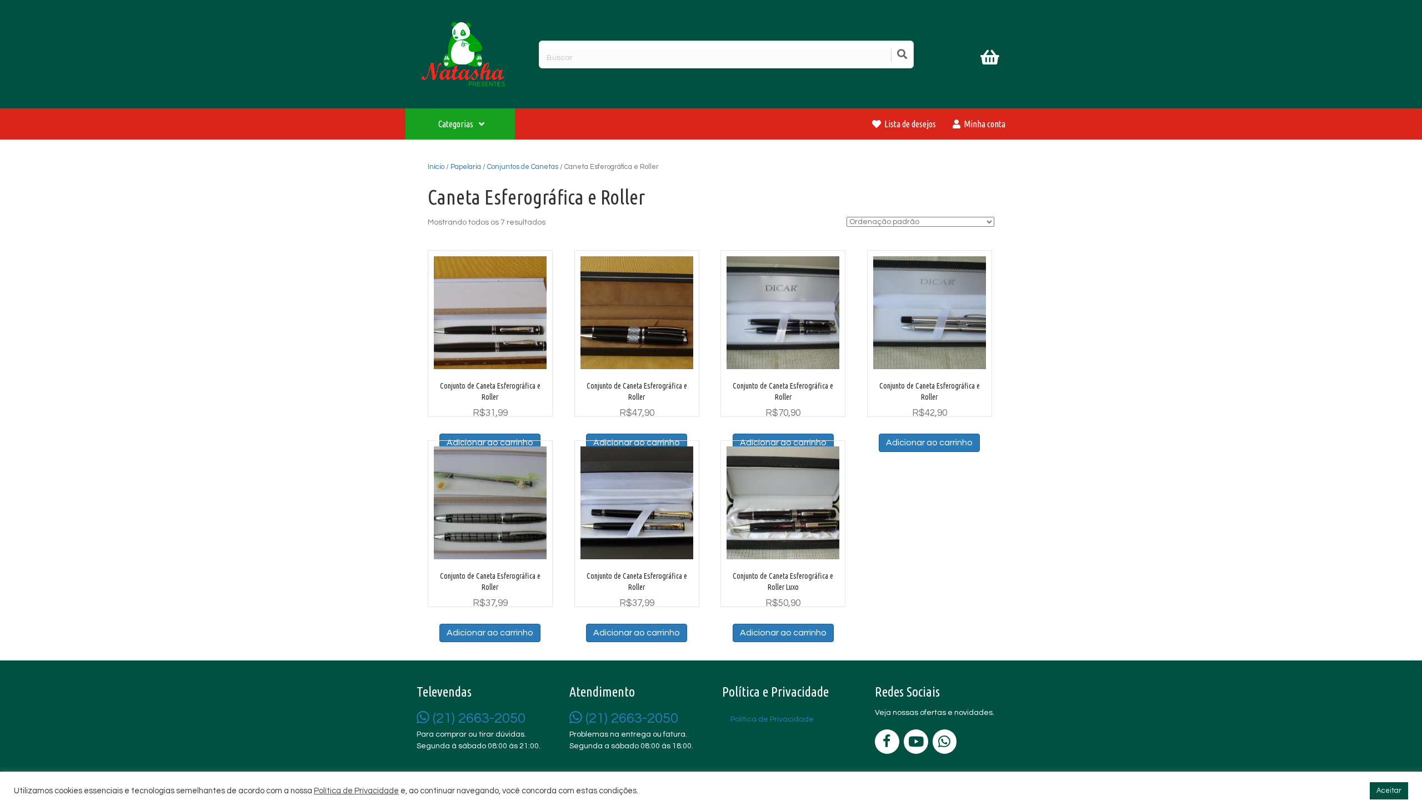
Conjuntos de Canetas (522, 167)
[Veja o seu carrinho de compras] (991, 59)
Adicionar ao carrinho (929, 442)
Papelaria (465, 167)
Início (436, 167)
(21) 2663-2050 (477, 718)
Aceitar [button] (1388, 790)
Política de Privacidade (356, 791)
